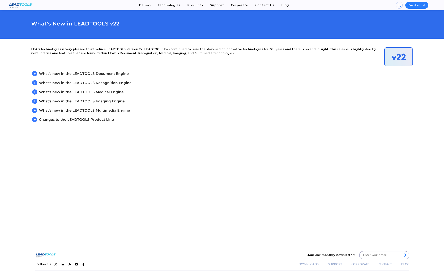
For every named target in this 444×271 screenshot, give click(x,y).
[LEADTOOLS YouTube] (76, 264)
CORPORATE (360, 264)
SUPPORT (335, 264)
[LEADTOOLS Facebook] (83, 264)
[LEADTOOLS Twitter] (55, 264)
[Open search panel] (399, 5)
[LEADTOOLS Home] (20, 5)
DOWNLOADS (309, 264)
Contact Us (264, 5)
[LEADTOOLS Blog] (69, 264)
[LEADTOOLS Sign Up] (404, 255)
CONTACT (385, 264)
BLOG (405, 264)
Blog (285, 5)
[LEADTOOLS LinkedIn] (62, 264)
